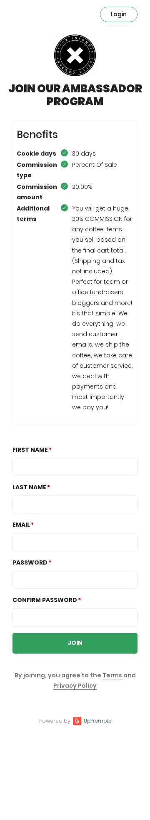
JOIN (75, 643)
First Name (30, 450)
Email (21, 524)
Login (119, 14)
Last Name (29, 487)
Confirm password (44, 600)
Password (30, 562)
